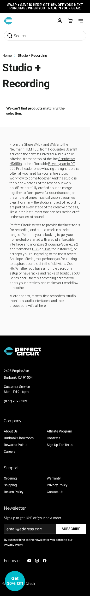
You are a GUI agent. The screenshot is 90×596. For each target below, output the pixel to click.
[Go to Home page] (8, 21)
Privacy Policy (13, 545)
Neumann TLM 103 (24, 149)
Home (7, 55)
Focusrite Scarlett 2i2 (62, 244)
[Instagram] (37, 560)
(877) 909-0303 (15, 401)
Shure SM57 (33, 144)
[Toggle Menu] (81, 20)
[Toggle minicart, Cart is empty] (70, 20)
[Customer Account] (59, 20)
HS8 (46, 249)
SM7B (54, 144)
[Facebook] (45, 560)
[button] (15, 581)
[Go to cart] (70, 20)
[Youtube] (29, 560)
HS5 (35, 249)
